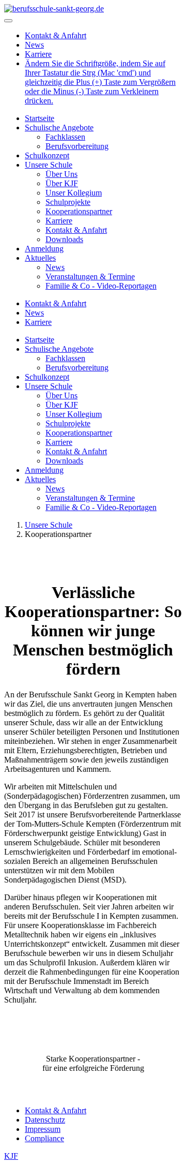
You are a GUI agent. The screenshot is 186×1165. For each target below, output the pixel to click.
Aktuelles (40, 257)
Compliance (44, 1138)
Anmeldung (44, 248)
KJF (11, 1156)
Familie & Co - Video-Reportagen (101, 285)
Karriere (38, 54)
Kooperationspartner (78, 211)
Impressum (42, 1129)
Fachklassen (65, 136)
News (34, 44)
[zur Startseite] (54, 8)
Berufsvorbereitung (77, 146)
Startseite (39, 118)
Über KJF (61, 183)
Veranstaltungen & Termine (90, 276)
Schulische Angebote (59, 127)
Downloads (64, 239)
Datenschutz (45, 1119)
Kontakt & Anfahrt (55, 35)
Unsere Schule (48, 164)
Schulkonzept (47, 155)
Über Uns (61, 174)
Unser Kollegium (73, 192)
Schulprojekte (67, 202)
